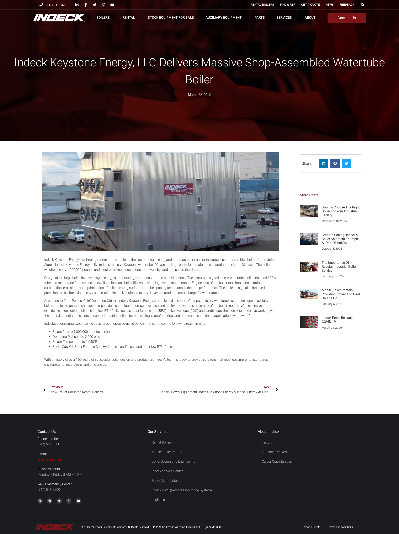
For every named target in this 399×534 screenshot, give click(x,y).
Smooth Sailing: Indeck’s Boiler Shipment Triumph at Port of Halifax (340, 239)
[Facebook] (49, 501)
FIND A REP (287, 4)
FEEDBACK (347, 4)
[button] (362, 5)
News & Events (312, 527)
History (267, 442)
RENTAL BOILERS (262, 4)
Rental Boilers (162, 442)
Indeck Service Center (167, 471)
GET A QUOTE (310, 4)
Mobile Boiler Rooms (167, 452)
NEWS (330, 4)
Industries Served (274, 452)
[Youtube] (78, 501)
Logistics (158, 500)
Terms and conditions (341, 527)
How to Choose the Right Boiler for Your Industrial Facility (341, 211)
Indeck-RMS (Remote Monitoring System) (182, 490)
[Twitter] (59, 501)
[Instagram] (68, 501)
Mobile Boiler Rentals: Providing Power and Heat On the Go (341, 294)
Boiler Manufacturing (167, 481)
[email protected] (49, 459)
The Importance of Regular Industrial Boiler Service (339, 267)
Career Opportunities (277, 461)
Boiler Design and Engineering (173, 461)
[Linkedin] (40, 501)
